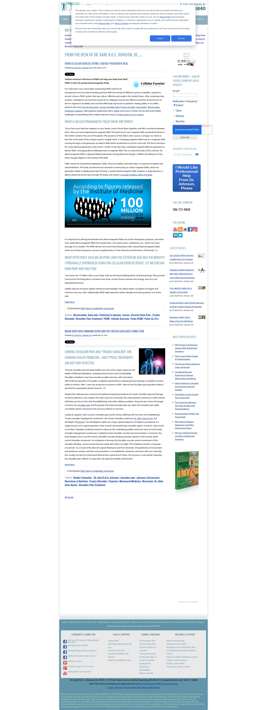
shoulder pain (84, 405)
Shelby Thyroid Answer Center (81, 655)
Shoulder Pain (114, 653)
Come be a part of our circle (80, 666)
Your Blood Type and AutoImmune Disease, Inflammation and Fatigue (185, 375)
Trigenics (81, 422)
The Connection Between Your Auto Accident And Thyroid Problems (185, 405)
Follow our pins (75, 661)
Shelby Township (82, 477)
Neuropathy (144, 669)
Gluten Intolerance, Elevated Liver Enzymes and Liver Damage (186, 386)
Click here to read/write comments (97, 308)
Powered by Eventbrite (188, 602)
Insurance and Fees (165, 622)
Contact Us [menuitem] (197, 19)
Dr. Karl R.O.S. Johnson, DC (81, 68)
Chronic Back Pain (147, 640)
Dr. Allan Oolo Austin (143, 418)
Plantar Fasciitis (115, 660)
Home (64, 622)
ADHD (116, 110)
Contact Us (200, 622)
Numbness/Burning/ (117, 644)
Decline (181, 38)
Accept (160, 38)
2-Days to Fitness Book (176, 660)
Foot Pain (127, 660)
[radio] (186, 106)
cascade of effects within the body (136, 174)
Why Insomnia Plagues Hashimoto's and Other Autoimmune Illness (184, 424)
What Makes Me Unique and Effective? (114, 622)
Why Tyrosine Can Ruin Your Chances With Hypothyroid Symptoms (186, 347)
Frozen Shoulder (98, 481)
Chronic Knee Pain (116, 650)
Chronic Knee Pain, (141, 314)
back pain (93, 314)
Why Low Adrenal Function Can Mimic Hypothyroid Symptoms (186, 435)
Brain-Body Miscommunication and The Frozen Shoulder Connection (104, 331)
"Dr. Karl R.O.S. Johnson (106, 477)
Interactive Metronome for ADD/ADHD (144, 626)
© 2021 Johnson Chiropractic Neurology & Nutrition (133, 687)
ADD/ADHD (113, 640)
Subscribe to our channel (79, 671)
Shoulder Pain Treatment (89, 318)
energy (125, 314)
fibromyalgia (153, 107)
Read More (70, 302)
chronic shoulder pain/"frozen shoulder (117, 107)
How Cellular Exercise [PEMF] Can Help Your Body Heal (96, 63)
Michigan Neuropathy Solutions (82, 650)
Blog (134, 622)
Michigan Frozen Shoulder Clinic (181, 647)
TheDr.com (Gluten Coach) (178, 666)
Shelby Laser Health (175, 663)
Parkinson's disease (74, 110)
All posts (69, 497)
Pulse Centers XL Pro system (131, 114)
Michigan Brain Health (117, 626)
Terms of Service (122, 23)
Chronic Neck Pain (147, 644)
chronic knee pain (90, 107)
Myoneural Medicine (130, 481)
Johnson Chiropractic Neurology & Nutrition (83, 641)
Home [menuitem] (65, 19)
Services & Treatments (146, 622)
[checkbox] (186, 114)
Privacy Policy (165, 17)
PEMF (107, 318)
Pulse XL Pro (151, 318)
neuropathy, (141, 107)
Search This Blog (184, 148)
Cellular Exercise (120, 318)
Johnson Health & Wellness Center (181, 657)
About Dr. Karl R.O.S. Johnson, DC (83, 622)
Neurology (147, 481)
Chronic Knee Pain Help (184, 622)
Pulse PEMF (136, 318)
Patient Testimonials (175, 640)
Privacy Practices (169, 683)
